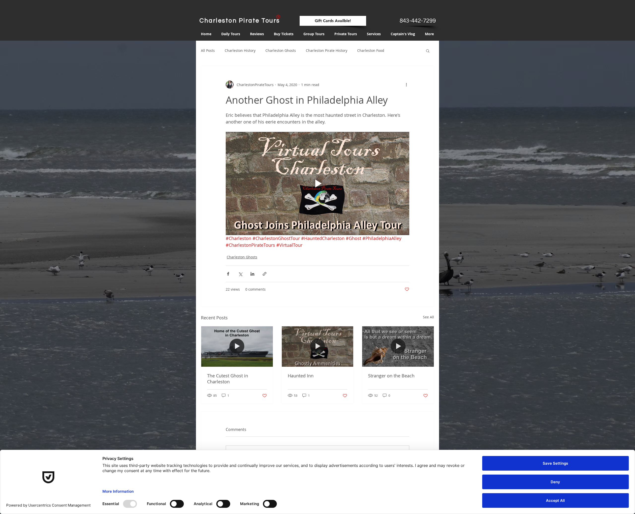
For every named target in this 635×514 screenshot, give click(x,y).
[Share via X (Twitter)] (240, 274)
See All (428, 317)
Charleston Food (370, 50)
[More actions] (406, 85)
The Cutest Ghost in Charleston (227, 379)
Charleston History (240, 50)
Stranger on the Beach (391, 376)
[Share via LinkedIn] (252, 274)
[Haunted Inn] (317, 346)
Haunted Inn (301, 376)
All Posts (208, 50)
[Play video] (317, 183)
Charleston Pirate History (326, 50)
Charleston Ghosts (280, 50)
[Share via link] (264, 274)
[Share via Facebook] (228, 274)
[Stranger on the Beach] (398, 346)
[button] (427, 51)
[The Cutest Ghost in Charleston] (237, 346)
